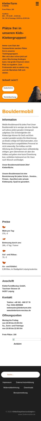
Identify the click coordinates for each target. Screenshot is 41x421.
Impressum (7, 382)
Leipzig (5, 6)
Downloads (28, 388)
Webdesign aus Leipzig (22, 412)
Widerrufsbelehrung (11, 388)
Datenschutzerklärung (25, 382)
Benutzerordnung (21, 393)
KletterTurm (9, 3)
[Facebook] (20, 399)
